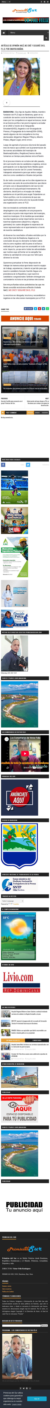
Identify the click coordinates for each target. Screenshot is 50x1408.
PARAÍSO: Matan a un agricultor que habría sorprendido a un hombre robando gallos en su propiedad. (29, 1031)
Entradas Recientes (13, 1040)
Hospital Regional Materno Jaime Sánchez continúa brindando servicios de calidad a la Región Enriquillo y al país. (29, 1012)
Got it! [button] (36, 1399)
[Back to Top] (30, 1388)
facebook (45, 413)
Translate (16, 904)
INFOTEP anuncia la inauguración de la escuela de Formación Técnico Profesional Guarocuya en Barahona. (29, 1022)
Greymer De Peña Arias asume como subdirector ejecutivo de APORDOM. (29, 1055)
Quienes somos (6, 1286)
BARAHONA (34, 53)
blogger (30, 413)
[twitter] (47, 1)
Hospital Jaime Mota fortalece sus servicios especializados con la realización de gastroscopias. (23, 342)
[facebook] (41, 1)
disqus (37, 413)
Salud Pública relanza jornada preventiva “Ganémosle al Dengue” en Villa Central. (25, 365)
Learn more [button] (16, 1404)
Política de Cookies (8, 1291)
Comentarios (37, 1040)
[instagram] (44, 1)
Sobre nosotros (7, 1289)
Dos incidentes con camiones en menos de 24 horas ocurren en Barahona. (25, 388)
